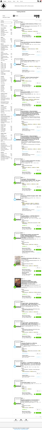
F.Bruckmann (27, 44)
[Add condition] (37, 16)
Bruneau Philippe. (25, 369)
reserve (38, 36)
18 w (37, 203)
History (14, 1)
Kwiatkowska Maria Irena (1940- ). (27, 263)
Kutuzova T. (38, 97)
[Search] (38, 16)
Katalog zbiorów (21, 11)
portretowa (37, 66)
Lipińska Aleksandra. (25, 290)
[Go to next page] (39, 20)
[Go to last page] (40, 20)
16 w (35, 124)
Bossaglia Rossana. (25, 220)
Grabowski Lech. (26, 405)
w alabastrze (37, 292)
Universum (25, 61)
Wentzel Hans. (24, 348)
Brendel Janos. (25, 242)
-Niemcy (24, 48)
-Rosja (31, 99)
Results (5, 1)
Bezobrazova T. (24, 97)
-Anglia (27, 203)
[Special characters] (38, 17)
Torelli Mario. (31, 369)
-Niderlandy (25, 292)
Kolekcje (8, 17)
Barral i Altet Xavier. (36, 369)
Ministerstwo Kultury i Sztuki (29, 402)
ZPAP (25, 78)
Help (17, 1)
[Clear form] (36, 17)
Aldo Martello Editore (27, 383)
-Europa (31, 292)
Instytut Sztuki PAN (28, 306)
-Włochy (24, 124)
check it (38, 71)
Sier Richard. (24, 64)
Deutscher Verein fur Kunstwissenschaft (30, 345)
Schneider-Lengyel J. (25, 46)
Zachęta (26, 162)
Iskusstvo (26, 181)
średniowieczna (31, 48)
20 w (32, 100)
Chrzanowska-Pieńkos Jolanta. (27, 165)
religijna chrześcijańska (33, 222)
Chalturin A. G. (31, 97)
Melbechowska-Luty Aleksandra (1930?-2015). (31, 329)
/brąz (29, 388)
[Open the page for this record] (18, 261)
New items (9, 1)
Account (21, 1)
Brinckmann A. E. (25, 122)
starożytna (33, 371)
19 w (28, 100)
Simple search (5, 17)
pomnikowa (25, 66)
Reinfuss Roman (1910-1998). (27, 29)
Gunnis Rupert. (24, 201)
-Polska (35, 31)
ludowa (24, 31)
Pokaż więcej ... (3, 35)
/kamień (30, 31)
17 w (32, 203)
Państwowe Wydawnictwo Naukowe (31, 260)
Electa (25, 218)
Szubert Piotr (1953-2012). (27, 309)
